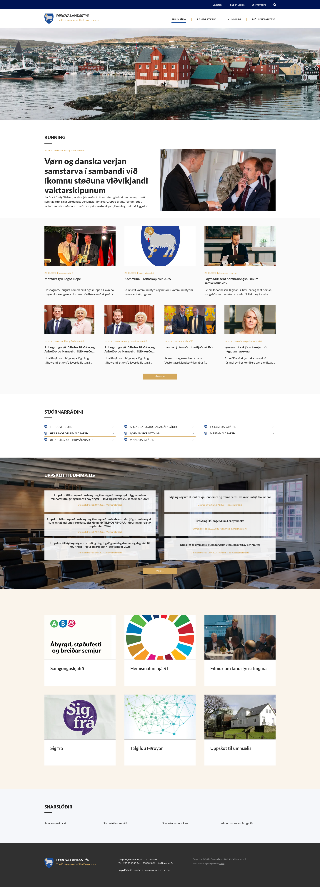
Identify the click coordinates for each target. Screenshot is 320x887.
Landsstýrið (206, 19)
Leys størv (217, 4)
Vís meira (160, 376)
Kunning (234, 19)
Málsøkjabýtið (264, 19)
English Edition (237, 4)
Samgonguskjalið (55, 823)
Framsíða (178, 19)
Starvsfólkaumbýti (115, 823)
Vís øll (160, 571)
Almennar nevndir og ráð (237, 823)
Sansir (221, 863)
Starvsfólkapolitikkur (175, 823)
